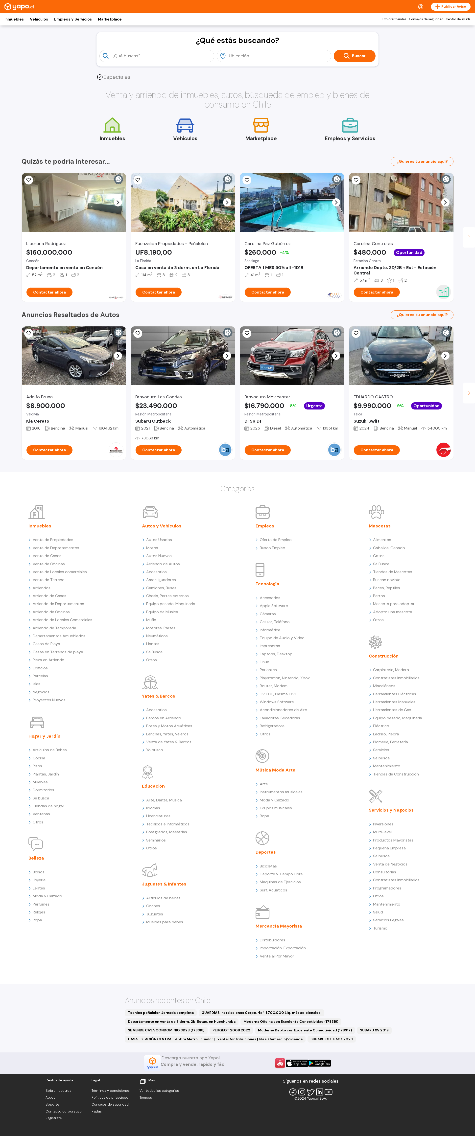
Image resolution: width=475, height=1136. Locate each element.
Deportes (266, 852)
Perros (379, 595)
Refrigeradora (272, 725)
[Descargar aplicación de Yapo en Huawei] (280, 1063)
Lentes (39, 888)
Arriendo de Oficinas (51, 611)
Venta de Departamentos (56, 547)
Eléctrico (381, 725)
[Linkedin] (319, 1092)
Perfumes (41, 904)
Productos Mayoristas (393, 840)
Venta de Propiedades (53, 539)
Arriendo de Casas (49, 595)
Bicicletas (268, 866)
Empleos (265, 526)
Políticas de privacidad (110, 1097)
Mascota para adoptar (394, 603)
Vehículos (39, 19)
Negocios (41, 692)
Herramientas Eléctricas (394, 694)
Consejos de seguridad (426, 19)
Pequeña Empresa (389, 848)
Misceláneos (384, 685)
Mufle (151, 619)
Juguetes (154, 914)
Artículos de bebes (163, 898)
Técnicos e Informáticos (168, 824)
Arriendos (41, 588)
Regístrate (54, 1118)
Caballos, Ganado (389, 547)
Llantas (152, 643)
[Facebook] (292, 1092)
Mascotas (380, 526)
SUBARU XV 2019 (374, 1030)
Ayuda (50, 1097)
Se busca (41, 798)
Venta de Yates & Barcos (168, 742)
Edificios (40, 668)
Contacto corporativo (64, 1111)
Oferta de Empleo (276, 539)
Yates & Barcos (158, 696)
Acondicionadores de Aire (283, 709)
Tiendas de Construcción (396, 774)
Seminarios (156, 840)
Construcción (384, 656)
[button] (118, 202)
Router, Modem (273, 685)
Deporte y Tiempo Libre (281, 874)
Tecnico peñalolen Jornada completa (161, 1012)
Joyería (39, 880)
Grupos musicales (276, 808)
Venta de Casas (47, 555)
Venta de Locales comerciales (60, 571)
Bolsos (39, 872)
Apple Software (274, 605)
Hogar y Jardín (44, 736)
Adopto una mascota (392, 611)
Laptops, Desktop (276, 654)
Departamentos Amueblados (59, 635)
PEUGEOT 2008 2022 (231, 1030)
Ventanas (41, 814)
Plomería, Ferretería (390, 742)
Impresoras (270, 645)
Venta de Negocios (390, 864)
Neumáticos (157, 635)
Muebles (40, 782)
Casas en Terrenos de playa (58, 652)
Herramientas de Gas (392, 709)
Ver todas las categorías (159, 1091)
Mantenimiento (386, 766)
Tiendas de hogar (48, 806)
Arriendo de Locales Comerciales (62, 619)
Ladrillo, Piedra (386, 734)
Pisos (37, 766)
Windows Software (277, 701)
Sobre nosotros (58, 1091)
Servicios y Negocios (391, 810)
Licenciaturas (158, 815)
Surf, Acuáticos (273, 890)
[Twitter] (310, 1092)
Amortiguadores (161, 579)
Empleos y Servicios (73, 19)
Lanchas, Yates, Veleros (167, 734)
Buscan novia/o (387, 579)
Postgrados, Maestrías (166, 832)
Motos (152, 547)
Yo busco (154, 749)
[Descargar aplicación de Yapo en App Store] (297, 1063)
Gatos (378, 555)
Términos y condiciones (111, 1091)
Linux (264, 661)
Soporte (52, 1104)
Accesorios (156, 571)
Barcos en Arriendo (163, 718)
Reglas (97, 1111)
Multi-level (382, 832)
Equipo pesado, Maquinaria (170, 603)
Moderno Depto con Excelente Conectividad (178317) (305, 1030)
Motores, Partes (160, 628)
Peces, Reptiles (386, 588)
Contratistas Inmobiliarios (396, 678)
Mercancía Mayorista (279, 926)
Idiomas (153, 808)
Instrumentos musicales (281, 792)
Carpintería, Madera (391, 669)
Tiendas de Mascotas (392, 571)
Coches (153, 906)
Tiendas (146, 1097)
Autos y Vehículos (161, 526)
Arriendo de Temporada (54, 628)
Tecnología (267, 584)
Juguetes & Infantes (164, 884)
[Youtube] (328, 1092)
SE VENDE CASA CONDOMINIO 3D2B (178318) (166, 1030)
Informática (270, 630)
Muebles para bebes (164, 922)
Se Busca (154, 652)
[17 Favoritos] (246, 180)
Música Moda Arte (275, 770)
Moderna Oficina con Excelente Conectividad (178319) (290, 1021)
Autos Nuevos (159, 555)
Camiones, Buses (161, 588)
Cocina (39, 758)
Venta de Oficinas (49, 564)
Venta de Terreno (49, 579)
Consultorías (384, 872)
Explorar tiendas (394, 19)
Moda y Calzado (47, 896)
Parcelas (40, 676)
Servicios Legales (388, 920)
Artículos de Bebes (50, 749)
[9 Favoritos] (356, 180)
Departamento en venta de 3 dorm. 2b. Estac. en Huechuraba (182, 1021)
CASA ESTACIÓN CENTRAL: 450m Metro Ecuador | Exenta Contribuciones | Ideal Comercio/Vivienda (215, 1039)
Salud (378, 912)
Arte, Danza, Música (164, 800)
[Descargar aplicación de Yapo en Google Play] (319, 1063)
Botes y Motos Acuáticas (169, 725)
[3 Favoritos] (356, 333)
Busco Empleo (272, 547)
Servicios (381, 749)
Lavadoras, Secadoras (280, 718)
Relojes (39, 912)
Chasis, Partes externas (167, 595)
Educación (153, 786)
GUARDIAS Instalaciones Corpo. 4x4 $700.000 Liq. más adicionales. (261, 1012)
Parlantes (268, 669)
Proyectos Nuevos (49, 700)
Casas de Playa (46, 643)
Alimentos (382, 539)
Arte (264, 784)
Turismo (380, 928)
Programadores (387, 888)
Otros (38, 822)
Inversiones (383, 824)
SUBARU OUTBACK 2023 (331, 1039)
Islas (36, 683)
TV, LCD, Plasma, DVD (279, 694)
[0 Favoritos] (28, 180)
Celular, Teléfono (275, 621)
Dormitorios (43, 790)
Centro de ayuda (458, 19)
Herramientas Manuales (394, 701)
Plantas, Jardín (46, 774)
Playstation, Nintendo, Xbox (285, 678)
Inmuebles (14, 19)
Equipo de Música (162, 611)
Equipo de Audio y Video (282, 637)
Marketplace (110, 19)
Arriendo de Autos (163, 564)
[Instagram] (301, 1092)
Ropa (37, 920)
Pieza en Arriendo (48, 659)
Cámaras (268, 613)
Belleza (36, 858)
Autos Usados (159, 539)
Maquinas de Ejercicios (280, 882)
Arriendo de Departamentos (58, 603)
